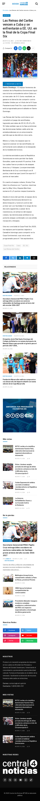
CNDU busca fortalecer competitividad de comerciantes (23, 590)
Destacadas (7, 540)
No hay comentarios (24, 41)
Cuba (18, 245)
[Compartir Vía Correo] (29, 48)
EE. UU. (25, 245)
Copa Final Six (9, 245)
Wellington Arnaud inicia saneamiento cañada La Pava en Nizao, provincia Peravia (26, 577)
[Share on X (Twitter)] (20, 48)
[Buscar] (36, 3)
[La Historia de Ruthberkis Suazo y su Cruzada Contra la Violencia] (8, 501)
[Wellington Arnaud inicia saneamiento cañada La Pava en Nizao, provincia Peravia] (8, 578)
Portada (5, 10)
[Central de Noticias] (20, 3)
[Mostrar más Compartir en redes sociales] (33, 48)
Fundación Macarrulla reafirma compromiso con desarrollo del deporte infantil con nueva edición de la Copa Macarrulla (19, 382)
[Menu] (3, 3)
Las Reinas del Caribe (11, 249)
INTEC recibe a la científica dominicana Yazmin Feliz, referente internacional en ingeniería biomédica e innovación (25, 450)
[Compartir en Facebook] (16, 48)
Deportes (7, 15)
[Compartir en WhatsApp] (24, 48)
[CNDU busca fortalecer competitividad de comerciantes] (8, 591)
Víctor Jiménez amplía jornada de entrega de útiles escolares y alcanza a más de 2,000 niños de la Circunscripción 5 (26, 469)
